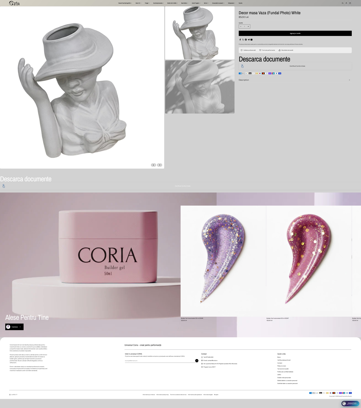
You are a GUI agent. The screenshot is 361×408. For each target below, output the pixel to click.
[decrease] (241, 26)
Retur (279, 357)
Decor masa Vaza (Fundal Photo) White (270, 13)
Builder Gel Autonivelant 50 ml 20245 (192, 318)
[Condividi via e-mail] (251, 39)
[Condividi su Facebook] (240, 39)
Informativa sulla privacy (162, 394)
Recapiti (216, 394)
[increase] (248, 26)
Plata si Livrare (281, 366)
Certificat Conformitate (297, 66)
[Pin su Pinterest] (245, 39)
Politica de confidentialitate (285, 372)
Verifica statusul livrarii (283, 360)
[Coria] (14, 3)
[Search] (342, 3)
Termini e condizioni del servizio (178, 394)
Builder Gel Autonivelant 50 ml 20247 (278, 318)
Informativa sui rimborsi (149, 394)
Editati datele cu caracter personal (287, 380)
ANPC (279, 375)
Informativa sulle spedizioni (195, 394)
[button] (350, 3)
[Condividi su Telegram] (248, 39)
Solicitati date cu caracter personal (287, 383)
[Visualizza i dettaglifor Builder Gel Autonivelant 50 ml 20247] (309, 261)
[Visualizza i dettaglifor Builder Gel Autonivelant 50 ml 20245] (223, 261)
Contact (279, 363)
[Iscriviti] (196, 360)
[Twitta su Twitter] (243, 39)
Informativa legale (208, 394)
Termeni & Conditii (283, 369)
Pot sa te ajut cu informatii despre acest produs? (343, 396)
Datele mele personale (284, 377)
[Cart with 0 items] (350, 3)
